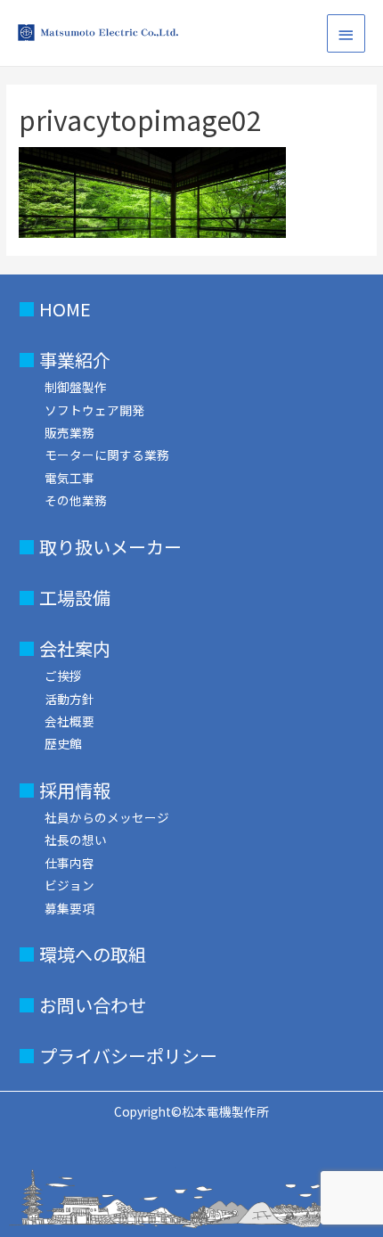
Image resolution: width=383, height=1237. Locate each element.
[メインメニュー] (346, 33)
